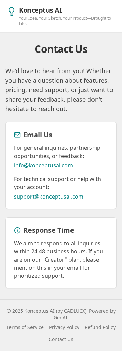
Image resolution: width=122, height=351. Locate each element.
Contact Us (61, 339)
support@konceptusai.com (48, 196)
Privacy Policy (64, 327)
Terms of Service (25, 327)
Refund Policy (100, 327)
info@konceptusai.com (43, 165)
